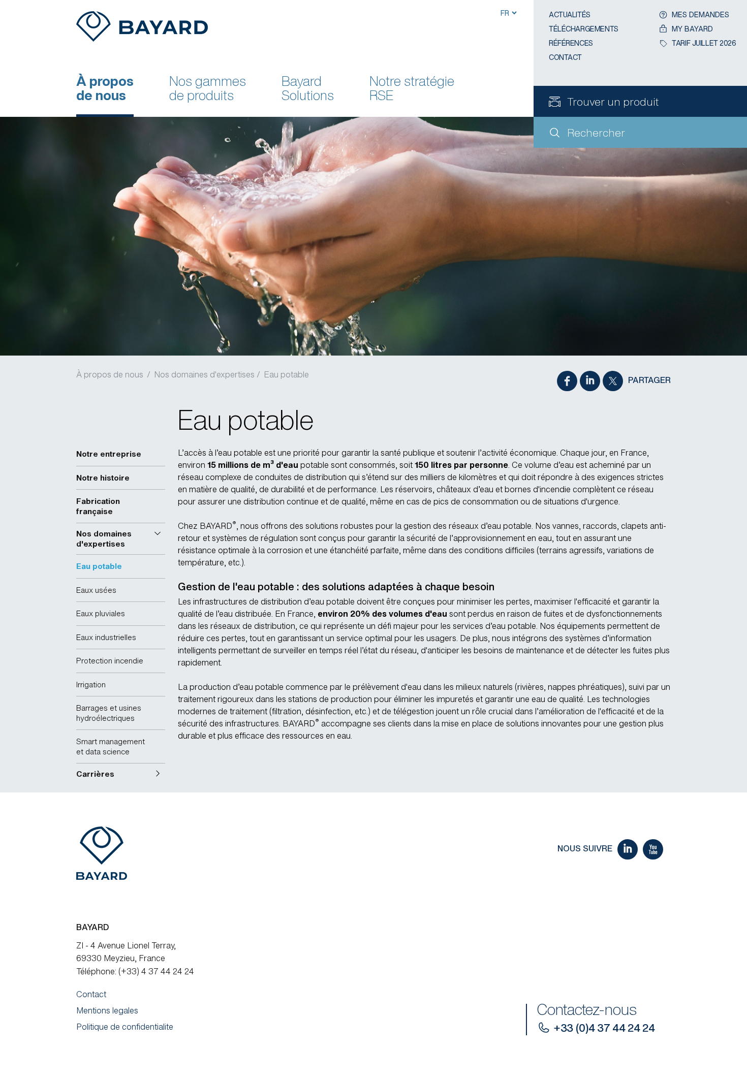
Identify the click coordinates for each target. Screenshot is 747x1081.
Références (571, 43)
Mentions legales (107, 1010)
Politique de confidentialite (124, 1027)
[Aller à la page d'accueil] (142, 31)
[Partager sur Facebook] (567, 381)
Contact (565, 57)
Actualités (569, 14)
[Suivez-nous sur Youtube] (653, 849)
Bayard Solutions (308, 89)
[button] (120, 538)
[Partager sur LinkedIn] (590, 381)
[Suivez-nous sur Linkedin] (627, 849)
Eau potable (286, 374)
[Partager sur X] (613, 381)
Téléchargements (583, 28)
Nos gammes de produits (207, 89)
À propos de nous (105, 89)
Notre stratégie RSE (411, 89)
